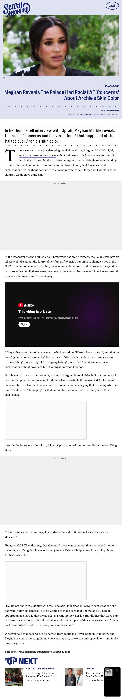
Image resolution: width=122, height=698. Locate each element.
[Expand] (107, 670)
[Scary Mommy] (16, 9)
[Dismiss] (117, 670)
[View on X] (45, 420)
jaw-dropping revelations (58, 151)
